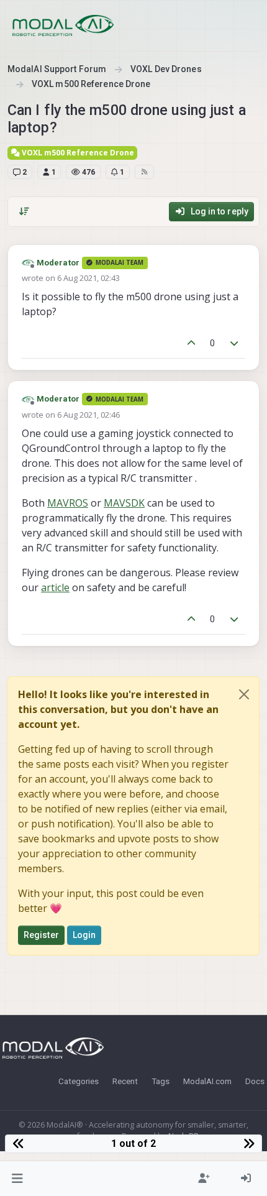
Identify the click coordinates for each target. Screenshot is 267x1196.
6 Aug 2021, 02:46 (88, 414)
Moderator (58, 262)
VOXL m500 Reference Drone (77, 152)
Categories (78, 1081)
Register (41, 935)
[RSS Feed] (144, 171)
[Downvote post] (235, 343)
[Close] (244, 694)
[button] (17, 1178)
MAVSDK (124, 503)
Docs (255, 1081)
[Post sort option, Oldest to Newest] (24, 211)
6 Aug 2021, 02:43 (88, 277)
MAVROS (67, 503)
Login (84, 935)
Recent (125, 1081)
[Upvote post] (191, 343)
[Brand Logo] (63, 25)
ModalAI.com (207, 1081)
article (55, 587)
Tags (161, 1081)
